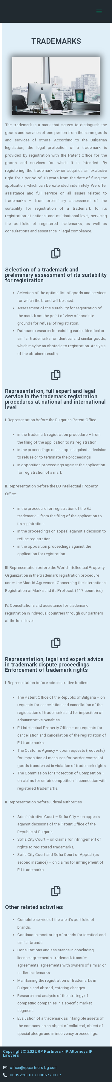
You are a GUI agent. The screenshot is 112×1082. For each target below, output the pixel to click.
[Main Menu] (99, 11)
